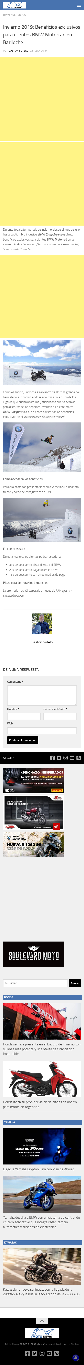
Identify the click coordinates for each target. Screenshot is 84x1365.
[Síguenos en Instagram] (65, 757)
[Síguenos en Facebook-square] (52, 757)
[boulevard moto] (33, 966)
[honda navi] (33, 829)
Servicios (19, 15)
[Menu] (79, 5)
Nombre (13, 709)
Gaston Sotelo (18, 50)
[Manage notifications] (75, 1357)
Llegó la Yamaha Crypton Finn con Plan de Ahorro (38, 1169)
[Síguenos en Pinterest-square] (78, 757)
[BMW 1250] (33, 856)
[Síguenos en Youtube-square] (72, 757)
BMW (6, 15)
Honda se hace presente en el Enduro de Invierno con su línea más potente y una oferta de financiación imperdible (42, 1049)
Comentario (15, 681)
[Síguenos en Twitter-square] (58, 757)
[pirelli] (33, 792)
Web (10, 723)
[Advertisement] (42, 99)
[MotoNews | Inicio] (18, 5)
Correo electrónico (55, 709)
